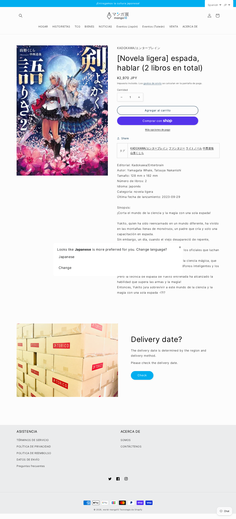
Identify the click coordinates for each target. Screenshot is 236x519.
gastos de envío (152, 83)
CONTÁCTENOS (131, 446)
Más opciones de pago (157, 129)
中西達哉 (208, 148)
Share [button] (125, 138)
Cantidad (122, 89)
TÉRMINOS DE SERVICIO (33, 440)
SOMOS (126, 440)
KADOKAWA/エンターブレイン (149, 148)
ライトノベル (194, 148)
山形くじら (137, 152)
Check (142, 375)
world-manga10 (111, 509)
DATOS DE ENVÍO (28, 459)
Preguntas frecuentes (31, 466)
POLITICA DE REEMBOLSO (34, 453)
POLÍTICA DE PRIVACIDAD (34, 446)
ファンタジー (177, 148)
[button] (21, 16)
